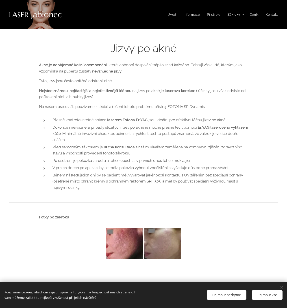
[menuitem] (173, 14)
